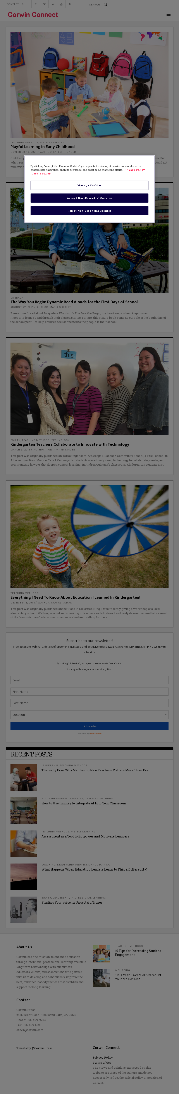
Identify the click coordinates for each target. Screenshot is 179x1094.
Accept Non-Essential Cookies (89, 198)
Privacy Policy (134, 169)
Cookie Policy (41, 173)
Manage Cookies (89, 185)
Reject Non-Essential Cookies (89, 210)
